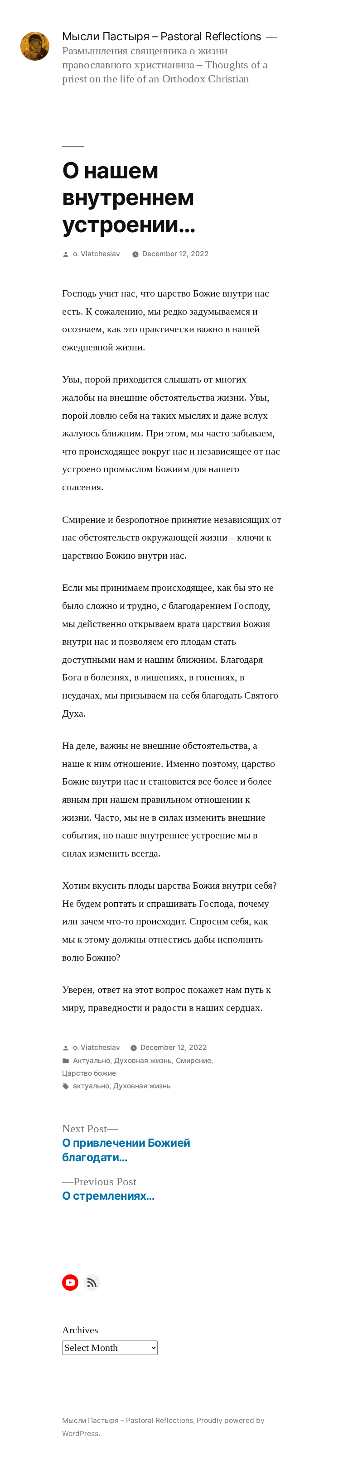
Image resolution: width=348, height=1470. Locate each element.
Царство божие (89, 1073)
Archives (80, 1330)
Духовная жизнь (143, 1060)
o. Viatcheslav (96, 253)
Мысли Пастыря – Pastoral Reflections (161, 36)
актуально (91, 1086)
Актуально (91, 1060)
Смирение (193, 1060)
